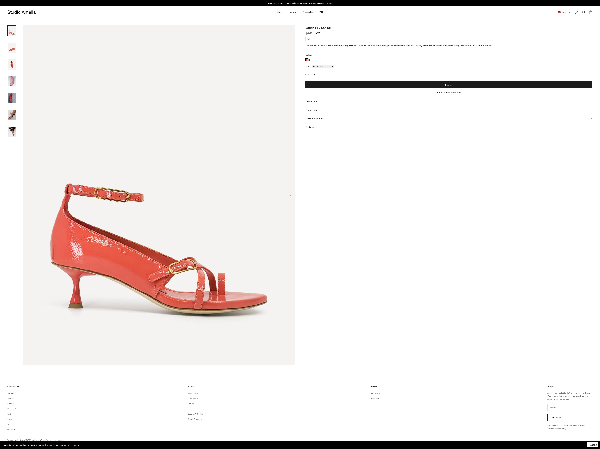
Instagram (375, 393)
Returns (11, 398)
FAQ (9, 414)
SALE (321, 12)
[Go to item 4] (12, 81)
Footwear (292, 12)
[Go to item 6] (12, 114)
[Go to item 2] (12, 47)
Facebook (375, 398)
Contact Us (12, 409)
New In (279, 12)
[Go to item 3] (12, 64)
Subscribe (556, 417)
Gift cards (12, 429)
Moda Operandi (194, 393)
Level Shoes (193, 398)
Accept (593, 444)
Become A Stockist (195, 414)
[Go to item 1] (12, 30)
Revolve (191, 409)
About (10, 424)
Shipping (11, 393)
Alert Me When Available (449, 92)
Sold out (449, 84)
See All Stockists (195, 419)
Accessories (308, 12)
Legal (10, 419)
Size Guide (12, 403)
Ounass (191, 403)
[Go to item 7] (12, 131)
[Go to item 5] (12, 98)
